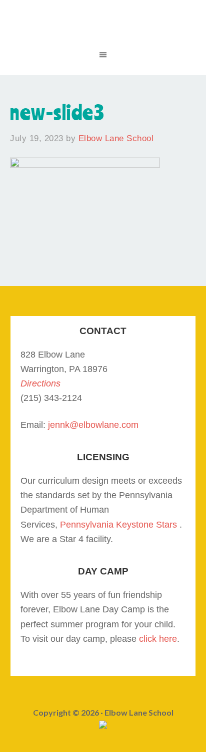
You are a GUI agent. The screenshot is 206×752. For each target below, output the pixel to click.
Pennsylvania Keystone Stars (118, 525)
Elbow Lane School (103, 30)
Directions (40, 383)
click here (158, 639)
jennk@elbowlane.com (93, 425)
